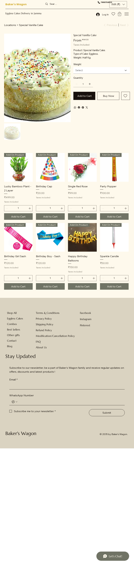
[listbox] (118, 4)
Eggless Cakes (15, 318)
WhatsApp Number (21, 395)
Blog (9, 346)
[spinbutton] (18, 208)
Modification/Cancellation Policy (55, 336)
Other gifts (13, 335)
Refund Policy (44, 330)
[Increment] (30, 208)
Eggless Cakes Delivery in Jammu (23, 13)
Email (13, 379)
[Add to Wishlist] (125, 96)
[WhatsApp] (75, 107)
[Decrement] (7, 208)
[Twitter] (86, 107)
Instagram (85, 319)
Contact (12, 340)
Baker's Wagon (16, 4)
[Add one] (89, 84)
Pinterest (85, 325)
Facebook (85, 312)
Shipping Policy (44, 324)
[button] (118, 4)
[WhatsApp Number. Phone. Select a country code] (14, 402)
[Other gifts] (24, 335)
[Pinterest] (82, 107)
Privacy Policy (44, 318)
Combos (12, 324)
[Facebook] (79, 107)
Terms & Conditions (47, 312)
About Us (41, 347)
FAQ (38, 341)
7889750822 (106, 2)
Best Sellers (13, 329)
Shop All (12, 312)
